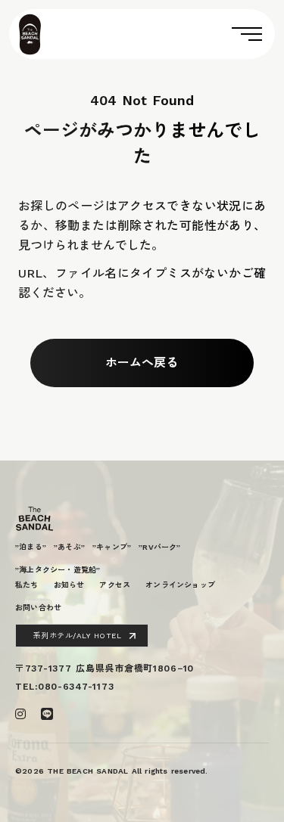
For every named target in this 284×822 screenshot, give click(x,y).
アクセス (114, 585)
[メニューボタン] (159, 34)
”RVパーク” (159, 547)
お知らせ (69, 585)
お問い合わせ (38, 608)
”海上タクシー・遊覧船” (57, 570)
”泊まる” (30, 547)
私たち (27, 585)
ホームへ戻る (141, 362)
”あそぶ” (69, 547)
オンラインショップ (180, 585)
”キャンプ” (111, 547)
